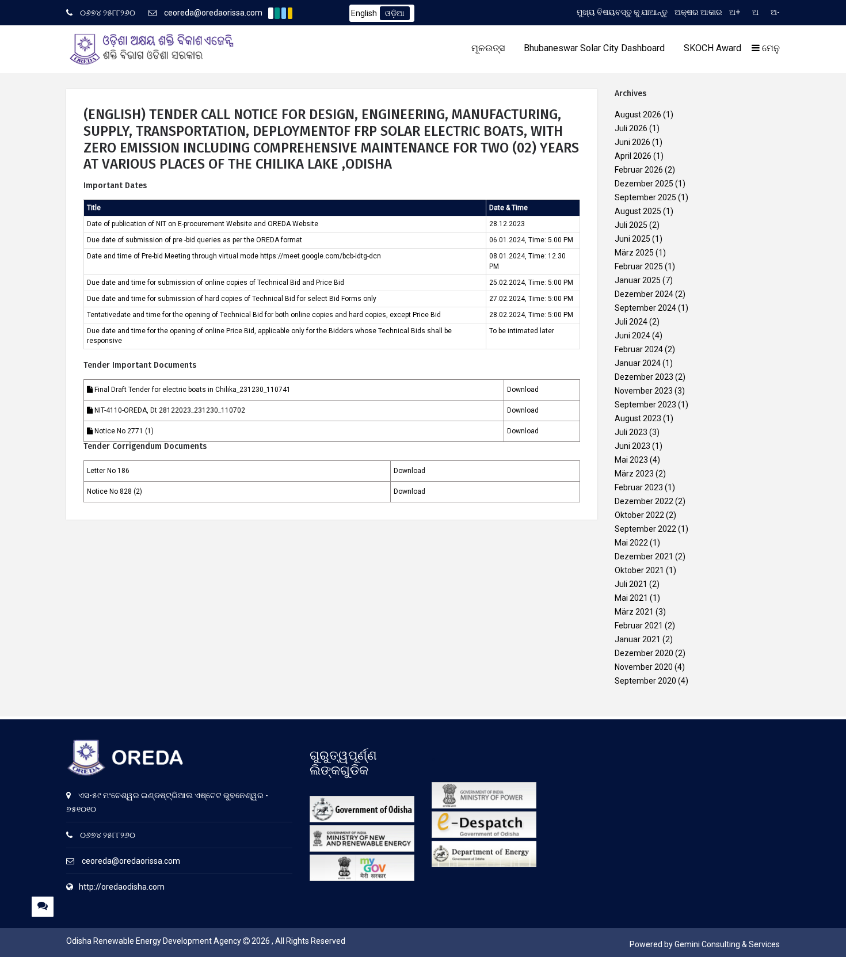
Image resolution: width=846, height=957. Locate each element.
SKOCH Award (712, 48)
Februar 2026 (639, 169)
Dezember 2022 (644, 501)
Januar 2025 (638, 280)
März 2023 (634, 473)
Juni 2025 (632, 238)
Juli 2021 (631, 584)
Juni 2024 (632, 335)
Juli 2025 (631, 225)
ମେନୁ (770, 48)
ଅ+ (734, 12)
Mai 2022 (631, 542)
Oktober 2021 (639, 570)
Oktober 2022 (639, 515)
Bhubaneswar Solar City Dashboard (594, 48)
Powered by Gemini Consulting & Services (705, 944)
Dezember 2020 (644, 653)
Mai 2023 (631, 459)
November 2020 (644, 667)
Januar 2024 (638, 363)
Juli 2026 (631, 128)
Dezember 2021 (644, 556)
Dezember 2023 (644, 377)
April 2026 (633, 156)
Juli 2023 (631, 432)
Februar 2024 (639, 349)
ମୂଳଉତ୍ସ (488, 48)
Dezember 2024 (644, 294)
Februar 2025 (639, 266)
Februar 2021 (639, 625)
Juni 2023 (632, 446)
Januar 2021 (638, 639)
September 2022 (645, 528)
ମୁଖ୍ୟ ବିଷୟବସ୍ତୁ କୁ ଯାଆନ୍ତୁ (622, 12)
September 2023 (645, 404)
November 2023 (644, 390)
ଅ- (775, 12)
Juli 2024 (631, 321)
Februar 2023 (639, 487)
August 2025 (638, 211)
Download (523, 390)
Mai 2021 (631, 598)
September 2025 (645, 197)
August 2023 (638, 418)
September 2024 (645, 307)
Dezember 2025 (644, 183)
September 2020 (645, 680)
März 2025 (634, 252)
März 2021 (634, 611)
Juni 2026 (632, 142)
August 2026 (638, 114)
